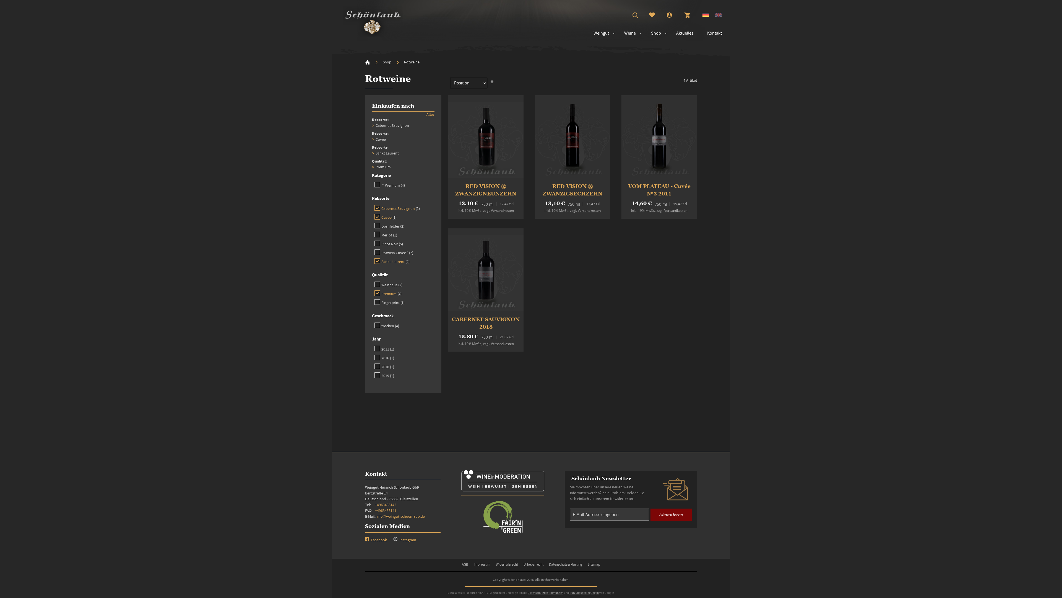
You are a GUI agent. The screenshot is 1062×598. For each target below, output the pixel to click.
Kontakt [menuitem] (714, 33)
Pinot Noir (392, 243)
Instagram (407, 539)
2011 (387, 349)
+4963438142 (385, 504)
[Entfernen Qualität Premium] (373, 167)
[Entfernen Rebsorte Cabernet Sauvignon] (373, 125)
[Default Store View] (705, 15)
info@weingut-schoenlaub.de (400, 516)
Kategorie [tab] (381, 175)
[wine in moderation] (502, 490)
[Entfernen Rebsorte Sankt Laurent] (373, 153)
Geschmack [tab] (383, 316)
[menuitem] (627, 33)
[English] (718, 15)
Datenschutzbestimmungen (545, 593)
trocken (390, 325)
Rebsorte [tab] (380, 198)
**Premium (393, 185)
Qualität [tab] (380, 275)
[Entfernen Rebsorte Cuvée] (373, 139)
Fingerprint (393, 302)
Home (367, 62)
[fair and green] (503, 532)
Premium (391, 293)
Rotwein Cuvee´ (397, 252)
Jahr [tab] (376, 339)
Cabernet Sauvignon (400, 208)
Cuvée (389, 217)
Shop (387, 62)
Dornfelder (392, 226)
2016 (387, 357)
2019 (387, 375)
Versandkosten (502, 210)
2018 (387, 366)
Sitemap (594, 564)
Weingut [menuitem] (601, 33)
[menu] (655, 33)
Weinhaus (391, 284)
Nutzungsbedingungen (584, 593)
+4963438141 (385, 510)
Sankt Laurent (395, 261)
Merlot (389, 235)
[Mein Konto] (669, 15)
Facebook (378, 539)
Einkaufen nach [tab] (393, 106)
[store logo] (373, 21)
